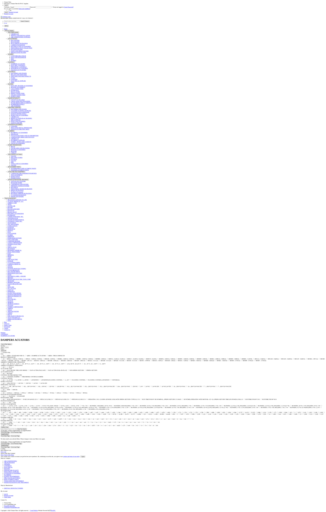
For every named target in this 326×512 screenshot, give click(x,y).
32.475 (127, 414)
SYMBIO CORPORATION (15, 307)
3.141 (305, 412)
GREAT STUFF (11, 247)
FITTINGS (14, 159)
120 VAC (21, 383)
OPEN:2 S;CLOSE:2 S (46, 399)
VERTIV (9, 313)
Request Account (13, 12)
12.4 (34, 419)
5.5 (300, 414)
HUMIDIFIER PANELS (17, 104)
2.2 (26, 425)
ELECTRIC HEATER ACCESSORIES (22, 85)
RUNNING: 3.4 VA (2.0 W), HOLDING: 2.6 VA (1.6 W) (47, 407)
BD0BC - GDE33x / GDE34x (84, 359)
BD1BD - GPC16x (13, 360)
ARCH (9, 204)
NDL (8, 285)
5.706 (26, 416)
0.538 (41, 412)
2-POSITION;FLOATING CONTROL (52, 380)
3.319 (45, 414)
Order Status (7, 497)
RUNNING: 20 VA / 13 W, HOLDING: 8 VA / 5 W (306, 406)
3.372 (56, 414)
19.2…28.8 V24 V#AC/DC (107, 386)
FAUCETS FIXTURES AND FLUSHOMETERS (24, 135)
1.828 (218, 412)
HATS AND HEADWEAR (18, 57)
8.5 (154, 422)
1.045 (58, 412)
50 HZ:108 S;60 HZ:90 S (14, 399)
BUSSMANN (11, 215)
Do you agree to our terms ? (17, 9)
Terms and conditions (24, 9)
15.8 (33, 422)
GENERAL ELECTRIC (14, 244)
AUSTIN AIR (11, 206)
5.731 (37, 416)
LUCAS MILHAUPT (13, 270)
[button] (163, 355)
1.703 (174, 412)
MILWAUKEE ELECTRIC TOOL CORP (19, 279)
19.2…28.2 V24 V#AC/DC (74, 386)
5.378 (259, 414)
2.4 (115, 419)
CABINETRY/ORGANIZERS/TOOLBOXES (24, 173)
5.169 (231, 414)
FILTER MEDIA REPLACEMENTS (21, 103)
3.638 (104, 414)
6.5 (139, 422)
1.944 (235, 412)
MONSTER (10, 281)
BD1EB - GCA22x (106, 360)
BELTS (13, 146)
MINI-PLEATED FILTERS (18, 52)
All (3, 355)
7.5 (79, 416)
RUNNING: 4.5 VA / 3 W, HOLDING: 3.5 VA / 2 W (179, 407)
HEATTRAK (11, 249)
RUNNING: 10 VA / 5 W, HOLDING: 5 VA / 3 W (154, 406)
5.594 (21, 416)
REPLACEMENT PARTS (14, 167)
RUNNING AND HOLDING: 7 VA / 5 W (126, 406)
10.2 (19, 419)
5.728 (32, 416)
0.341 (36, 412)
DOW (9, 232)
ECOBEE (10, 235)
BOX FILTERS (15, 42)
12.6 (44, 419)
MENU (6, 26)
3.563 (99, 414)
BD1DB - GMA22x (53, 360)
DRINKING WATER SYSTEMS (20, 186)
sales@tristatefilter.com (12, 507)
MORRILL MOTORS (13, 282)
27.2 (147, 419)
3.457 (77, 414)
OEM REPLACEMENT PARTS (20, 170)
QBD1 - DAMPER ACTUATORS (36, 355)
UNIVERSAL (116, 380)
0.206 (30, 412)
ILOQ (9, 253)
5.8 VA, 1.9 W (75, 406)
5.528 (316, 414)
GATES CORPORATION (14, 242)
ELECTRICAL (11, 71)
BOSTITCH (10, 210)
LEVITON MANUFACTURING (16, 268)
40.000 (162, 414)
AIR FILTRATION (12, 38)
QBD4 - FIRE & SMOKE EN (56, 355)
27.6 (157, 419)
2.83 (64, 422)
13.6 (88, 419)
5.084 (193, 414)
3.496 (88, 414)
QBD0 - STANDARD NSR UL (16, 355)
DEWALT (10, 230)
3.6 (72, 422)
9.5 (159, 422)
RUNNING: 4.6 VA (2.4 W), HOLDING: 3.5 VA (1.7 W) (212, 407)
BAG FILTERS (15, 40)
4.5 (109, 425)
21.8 (129, 419)
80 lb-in (78, 393)
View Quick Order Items (7, 455)
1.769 (201, 412)
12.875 (60, 419)
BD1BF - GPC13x (26, 360)
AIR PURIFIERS (15, 106)
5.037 (182, 414)
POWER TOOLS (16, 178)
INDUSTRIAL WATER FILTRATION (21, 189)
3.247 (34, 414)
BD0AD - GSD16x (50, 359)
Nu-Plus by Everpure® (17, 192)
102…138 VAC (42, 386)
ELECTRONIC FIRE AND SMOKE (17, 370)
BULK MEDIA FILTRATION (19, 43)
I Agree (83, 456)
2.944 (286, 412)
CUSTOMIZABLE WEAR (18, 56)
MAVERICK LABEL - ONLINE (16, 276)
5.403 (274, 414)
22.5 (142, 419)
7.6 (147, 422)
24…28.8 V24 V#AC (179, 386)
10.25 (25, 419)
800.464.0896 (9, 506)
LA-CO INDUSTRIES (13, 262)
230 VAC (28, 383)
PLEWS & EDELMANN (14, 294)
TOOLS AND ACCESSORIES (19, 163)
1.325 (69, 412)
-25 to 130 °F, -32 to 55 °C (74, 364)
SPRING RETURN (91, 370)
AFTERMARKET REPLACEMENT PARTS (23, 168)
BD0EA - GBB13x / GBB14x (218, 359)
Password (32, 7)
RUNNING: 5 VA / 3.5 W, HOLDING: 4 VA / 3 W (244, 407)
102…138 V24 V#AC (29, 386)
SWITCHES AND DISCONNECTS (21, 76)
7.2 (192, 419)
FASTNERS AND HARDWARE (20, 112)
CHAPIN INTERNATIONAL (15, 219)
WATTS (9, 314)
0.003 (25, 412)
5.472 (285, 414)
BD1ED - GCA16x (119, 360)
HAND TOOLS (15, 176)
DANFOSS (10, 227)
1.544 (119, 412)
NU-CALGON (11, 288)
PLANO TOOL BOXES (14, 293)
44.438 (168, 414)
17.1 (111, 419)
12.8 (54, 419)
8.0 (157, 425)
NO (10, 402)
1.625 (141, 412)
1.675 (157, 412)
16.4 (46, 422)
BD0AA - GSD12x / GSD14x (15, 359)
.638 (15, 412)
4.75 (123, 425)
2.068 (259, 412)
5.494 (296, 414)
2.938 (280, 412)
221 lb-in (38, 393)
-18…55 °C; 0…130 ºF (58, 364)
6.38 (68, 416)
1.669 (152, 412)
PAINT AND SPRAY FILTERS (20, 51)
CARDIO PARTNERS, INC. (15, 216)
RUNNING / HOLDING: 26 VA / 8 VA (101, 406)
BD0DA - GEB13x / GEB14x (167, 359)
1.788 (207, 412)
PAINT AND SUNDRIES (18, 121)
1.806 (213, 412)
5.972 (43, 416)
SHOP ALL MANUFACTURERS (13, 488)
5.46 (173, 419)
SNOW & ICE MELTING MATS (20, 129)
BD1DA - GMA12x (40, 360)
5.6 (105, 422)
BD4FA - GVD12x (235, 360)
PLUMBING (11, 131)
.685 (19, 412)
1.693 (168, 412)
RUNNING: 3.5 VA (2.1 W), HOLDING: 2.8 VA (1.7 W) (81, 407)
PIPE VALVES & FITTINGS (15, 154)
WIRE (12, 82)
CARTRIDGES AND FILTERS (20, 184)
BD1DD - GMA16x (66, 360)
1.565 (124, 412)
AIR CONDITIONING (13, 32)
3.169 (321, 412)
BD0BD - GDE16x (100, 359)
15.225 (253, 412)
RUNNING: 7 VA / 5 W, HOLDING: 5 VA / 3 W (46, 409)
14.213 (247, 412)
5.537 (321, 414)
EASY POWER (11, 233)
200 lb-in (30, 393)
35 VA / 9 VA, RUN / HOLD (50, 406)
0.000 (10, 419)
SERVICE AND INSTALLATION (20, 35)
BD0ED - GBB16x (234, 359)
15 (107, 419)
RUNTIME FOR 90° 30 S (252, 399)
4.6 (169, 419)
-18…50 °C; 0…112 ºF (13, 364)
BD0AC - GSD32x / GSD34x (33, 359)
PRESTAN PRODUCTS (14, 296)
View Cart (3, 452)
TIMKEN (10, 308)
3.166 (316, 412)
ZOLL (9, 320)
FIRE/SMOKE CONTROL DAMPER (32, 376)
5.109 (198, 414)
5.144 (220, 414)
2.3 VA (31, 406)
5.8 (119, 422)
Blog (5, 322)
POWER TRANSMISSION (14, 145)
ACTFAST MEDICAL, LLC (15, 201)
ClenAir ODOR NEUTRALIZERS (20, 101)
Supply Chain (7, 325)
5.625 (109, 422)
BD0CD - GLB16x (151, 359)
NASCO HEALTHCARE (14, 284)
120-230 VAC (61, 386)
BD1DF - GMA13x (80, 360)
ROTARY (9, 373)
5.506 (305, 414)
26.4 (49, 425)
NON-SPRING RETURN (76, 370)
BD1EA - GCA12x (93, 360)
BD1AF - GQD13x (300, 359)
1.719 (185, 412)
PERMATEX (11, 291)
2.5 (124, 419)
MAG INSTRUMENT (13, 271)
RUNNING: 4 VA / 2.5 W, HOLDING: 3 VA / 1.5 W (114, 407)
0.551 (47, 412)
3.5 (80, 425)
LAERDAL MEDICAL (14, 264)
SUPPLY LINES (15, 96)
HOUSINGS (14, 187)
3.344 (50, 414)
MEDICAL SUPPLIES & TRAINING (21, 118)
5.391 (264, 414)
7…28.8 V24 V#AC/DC (225, 386)
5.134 (209, 414)
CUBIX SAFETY (12, 226)
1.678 (163, 412)
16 (38, 422)
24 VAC (35, 383)
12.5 (39, 419)
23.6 (44, 425)
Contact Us (7, 330)
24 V (141, 386)
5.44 (279, 414)
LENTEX (10, 267)
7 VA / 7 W (84, 406)
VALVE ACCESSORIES (18, 143)
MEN (12, 59)
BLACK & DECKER (13, 209)
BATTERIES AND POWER (19, 73)
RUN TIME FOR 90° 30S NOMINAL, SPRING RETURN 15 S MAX (162, 399)
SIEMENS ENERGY (13, 304)
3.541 (93, 414)
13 (65, 419)
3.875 (93, 425)
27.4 (152, 419)
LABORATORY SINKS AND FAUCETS (22, 137)
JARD (9, 258)
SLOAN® (10, 305)
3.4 (66, 414)
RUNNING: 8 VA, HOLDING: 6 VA (98, 409)
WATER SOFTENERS (17, 196)
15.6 (28, 422)
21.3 (40, 425)
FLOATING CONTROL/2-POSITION (99, 380)
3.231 (23, 414)
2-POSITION (35, 380)
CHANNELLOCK (12, 218)
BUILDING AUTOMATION (15, 213)
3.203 (12, 414)
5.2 (92, 422)
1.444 (102, 412)
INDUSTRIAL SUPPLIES (14, 107)
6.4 (135, 422)
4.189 (156, 414)
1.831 (224, 412)
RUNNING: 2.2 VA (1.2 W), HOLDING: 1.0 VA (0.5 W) (240, 406)
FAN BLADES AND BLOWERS (20, 148)
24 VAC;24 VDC (166, 386)
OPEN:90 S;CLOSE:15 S (78, 399)
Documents (7, 326)
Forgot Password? (69, 7)
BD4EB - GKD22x (209, 360)
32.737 (133, 414)
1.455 (108, 412)
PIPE (12, 162)
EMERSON (10, 236)
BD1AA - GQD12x (260, 359)
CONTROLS (11, 62)
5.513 (311, 414)
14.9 (102, 419)
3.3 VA (38, 406)
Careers (6, 328)
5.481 (290, 414)
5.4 (269, 414)
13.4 (79, 419)
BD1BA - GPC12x (312, 359)
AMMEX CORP (12, 203)
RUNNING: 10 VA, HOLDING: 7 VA (181, 406)
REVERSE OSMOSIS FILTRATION (21, 193)
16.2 (42, 422)
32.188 (120, 414)
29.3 (59, 425)
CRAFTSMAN (11, 223)
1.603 (130, 412)
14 (93, 419)
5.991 (54, 416)
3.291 (39, 414)
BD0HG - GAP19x (247, 359)
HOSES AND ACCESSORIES (19, 115)
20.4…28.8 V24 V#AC (124, 386)
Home (5, 29)
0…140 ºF (102, 364)
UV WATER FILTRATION (18, 195)
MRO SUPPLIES (16, 120)
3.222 (17, 414)
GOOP (9, 245)
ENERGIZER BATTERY (14, 238)
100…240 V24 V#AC (15, 386)
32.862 (139, 414)
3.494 (82, 414)
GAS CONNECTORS (17, 89)
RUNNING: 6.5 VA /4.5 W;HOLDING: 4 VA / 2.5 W (305, 407)
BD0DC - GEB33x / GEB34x (186, 359)
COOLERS (14, 126)
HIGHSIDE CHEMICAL (14, 250)
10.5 (18, 422)
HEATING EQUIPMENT (18, 87)
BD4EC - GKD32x (222, 360)
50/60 (8, 389)
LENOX (9, 265)
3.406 (71, 414)
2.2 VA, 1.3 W (23, 406)
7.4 (141, 425)
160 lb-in (16, 393)
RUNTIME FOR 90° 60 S (269, 399)
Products (3, 332)
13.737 (240, 412)
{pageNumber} (4, 434)
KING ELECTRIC (12, 259)
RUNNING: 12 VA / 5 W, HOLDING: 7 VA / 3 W (207, 406)
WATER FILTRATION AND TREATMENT (18, 179)
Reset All (3, 350)
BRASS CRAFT (12, 212)
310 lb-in (45, 393)
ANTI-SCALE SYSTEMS (18, 181)
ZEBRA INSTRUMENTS (14, 319)
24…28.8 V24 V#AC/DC (195, 386)
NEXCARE (10, 287)
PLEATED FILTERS (17, 49)
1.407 (91, 412)
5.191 (237, 414)
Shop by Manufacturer (10, 198)
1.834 (229, 412)
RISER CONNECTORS (17, 93)
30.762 (114, 414)
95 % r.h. (11, 367)
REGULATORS (15, 92)
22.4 (137, 419)
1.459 (113, 412)
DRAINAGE (14, 134)
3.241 (28, 414)
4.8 (85, 422)
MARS (9, 274)
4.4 (76, 422)
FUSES (13, 78)
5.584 (15, 416)
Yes (10, 10)
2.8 (60, 422)
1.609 (135, 412)
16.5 (51, 422)
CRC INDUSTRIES (13, 224)
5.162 (226, 414)
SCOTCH (10, 300)
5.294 (242, 414)
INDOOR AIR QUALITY (14, 98)
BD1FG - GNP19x (144, 360)
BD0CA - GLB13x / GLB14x (116, 359)
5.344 (248, 414)
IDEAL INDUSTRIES (13, 252)
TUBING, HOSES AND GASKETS (21, 142)
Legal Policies (34, 510)
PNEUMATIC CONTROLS (18, 67)
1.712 (179, 412)
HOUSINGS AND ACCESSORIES (21, 46)
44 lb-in (58, 393)
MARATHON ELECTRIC (14, 273)
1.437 (97, 412)
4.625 (118, 425)
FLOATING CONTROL (78, 380)
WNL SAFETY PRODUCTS (15, 316)
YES (14, 402)
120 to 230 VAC (11, 383)
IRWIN (9, 256)
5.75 (114, 422)
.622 (10, 412)
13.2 (74, 419)
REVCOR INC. (11, 299)
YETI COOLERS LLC (13, 317)
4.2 (165, 419)
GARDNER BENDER (13, 241)
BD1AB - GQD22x (273, 359)
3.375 (61, 414)
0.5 (15, 425)
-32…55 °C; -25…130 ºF (90, 364)
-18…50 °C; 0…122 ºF (28, 364)
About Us (6, 323)
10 (15, 419)
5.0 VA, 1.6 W (64, 406)
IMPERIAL (10, 255)
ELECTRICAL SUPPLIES (18, 81)
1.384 (86, 412)
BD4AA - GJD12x (157, 360)
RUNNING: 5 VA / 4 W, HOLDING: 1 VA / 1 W (274, 407)
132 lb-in (9, 393)
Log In (6, 5)
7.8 (150, 425)
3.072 (299, 412)
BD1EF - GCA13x (132, 360)
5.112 (204, 414)
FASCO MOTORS (12, 239)
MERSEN (10, 278)
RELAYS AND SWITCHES (19, 74)
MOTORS (14, 151)
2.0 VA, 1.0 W (13, 406)
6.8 (185, 419)
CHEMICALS (15, 34)
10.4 (29, 419)
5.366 (253, 414)
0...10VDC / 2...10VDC (22, 380)
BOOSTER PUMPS (16, 183)
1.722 (190, 412)
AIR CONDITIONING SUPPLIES (20, 37)
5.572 (10, 416)
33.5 (144, 414)
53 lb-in (65, 393)
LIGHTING (14, 79)
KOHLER (10, 261)
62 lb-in (72, 393)
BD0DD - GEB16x (202, 359)
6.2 (64, 416)
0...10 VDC (10, 380)
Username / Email (9, 7)
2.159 (270, 412)
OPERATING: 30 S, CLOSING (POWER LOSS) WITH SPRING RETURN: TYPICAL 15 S (114, 399)
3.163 (310, 412)
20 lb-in (23, 393)
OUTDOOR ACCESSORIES (15, 124)
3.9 (109, 414)
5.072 (187, 414)
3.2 (7, 414)
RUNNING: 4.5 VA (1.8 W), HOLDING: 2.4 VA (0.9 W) (147, 407)
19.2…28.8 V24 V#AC (91, 386)
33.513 (150, 414)
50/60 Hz (14, 389)
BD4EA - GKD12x (196, 360)
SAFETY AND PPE (16, 123)
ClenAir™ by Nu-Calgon (18, 99)
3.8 (88, 425)
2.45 (120, 419)
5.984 (48, 416)
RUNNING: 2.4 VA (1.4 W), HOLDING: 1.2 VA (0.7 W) (274, 406)
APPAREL (10, 54)
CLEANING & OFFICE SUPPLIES (21, 110)
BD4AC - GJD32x (183, 360)
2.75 (275, 412)
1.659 (146, 412)
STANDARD (21, 396)
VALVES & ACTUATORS (18, 70)
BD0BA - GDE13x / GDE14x (65, 359)
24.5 (290, 412)
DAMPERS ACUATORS (18, 64)
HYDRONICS (15, 90)
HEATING (10, 84)
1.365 (75, 412)
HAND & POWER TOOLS (18, 113)
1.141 (64, 412)
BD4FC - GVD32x (260, 360)
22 (133, 419)
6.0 (126, 422)
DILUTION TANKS (16, 157)
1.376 (80, 412)
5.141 (215, 414)
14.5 (97, 419)
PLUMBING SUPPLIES (18, 140)
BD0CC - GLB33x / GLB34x (135, 359)
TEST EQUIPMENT (16, 175)
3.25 (71, 425)
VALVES (13, 156)
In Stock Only (6, 352)
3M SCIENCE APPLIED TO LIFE (17, 200)
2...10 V (67, 380)
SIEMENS (10, 302)
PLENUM (12, 396)
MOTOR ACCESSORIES (18, 149)
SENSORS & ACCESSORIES (19, 68)
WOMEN (13, 60)
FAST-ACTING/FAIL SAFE (37, 370)
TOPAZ (9, 310)
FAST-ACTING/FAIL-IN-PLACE (57, 370)
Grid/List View (4, 427)
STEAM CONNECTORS (18, 95)
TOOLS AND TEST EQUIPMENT (16, 171)
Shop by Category (9, 30)
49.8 (173, 414)
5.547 (4, 416)
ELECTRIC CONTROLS (18, 65)
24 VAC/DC (43, 383)
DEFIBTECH (11, 229)
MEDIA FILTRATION (17, 190)
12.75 (49, 419)
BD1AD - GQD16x (286, 359)
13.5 (84, 419)
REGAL (9, 297)
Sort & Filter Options (6, 344)
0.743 (53, 412)
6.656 (74, 416)
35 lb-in (52, 393)
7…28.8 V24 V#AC (210, 386)
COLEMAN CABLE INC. (14, 221)
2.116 (264, 412)
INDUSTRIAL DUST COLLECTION (21, 48)
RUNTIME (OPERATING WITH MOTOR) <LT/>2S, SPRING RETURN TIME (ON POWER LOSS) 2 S (213, 399)
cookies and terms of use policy (71, 456)
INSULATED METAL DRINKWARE (21, 127)
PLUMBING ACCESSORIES (19, 132)
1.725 (196, 412)
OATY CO (10, 290)
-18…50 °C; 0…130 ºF (43, 364)
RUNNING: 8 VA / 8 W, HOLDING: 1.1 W (74, 409)
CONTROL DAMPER (13, 376)
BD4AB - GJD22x (170, 360)
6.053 (59, 416)
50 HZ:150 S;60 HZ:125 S (30, 399)
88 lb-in (85, 393)
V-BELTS (13, 152)
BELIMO (10, 207)
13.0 (69, 419)
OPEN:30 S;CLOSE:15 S (62, 399)
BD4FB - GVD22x (248, 360)
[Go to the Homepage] (6, 16)
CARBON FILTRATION (18, 45)
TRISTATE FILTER (13, 311)
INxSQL (53, 510)
